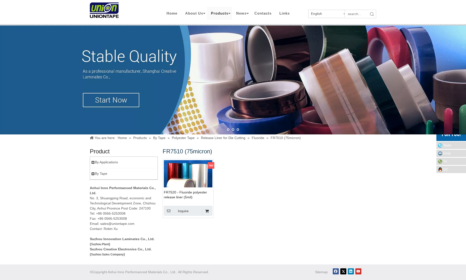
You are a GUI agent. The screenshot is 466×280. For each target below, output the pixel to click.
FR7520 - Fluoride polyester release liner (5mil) (185, 194)
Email (447, 153)
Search (372, 14)
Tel (445, 161)
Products (219, 13)
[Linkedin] (351, 271)
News (241, 13)
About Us (194, 13)
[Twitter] (343, 271)
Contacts (263, 13)
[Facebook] (336, 271)
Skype (447, 145)
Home (171, 13)
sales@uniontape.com (117, 224)
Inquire (183, 211)
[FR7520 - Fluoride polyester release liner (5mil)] (188, 181)
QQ (445, 169)
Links (284, 13)
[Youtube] (358, 271)
